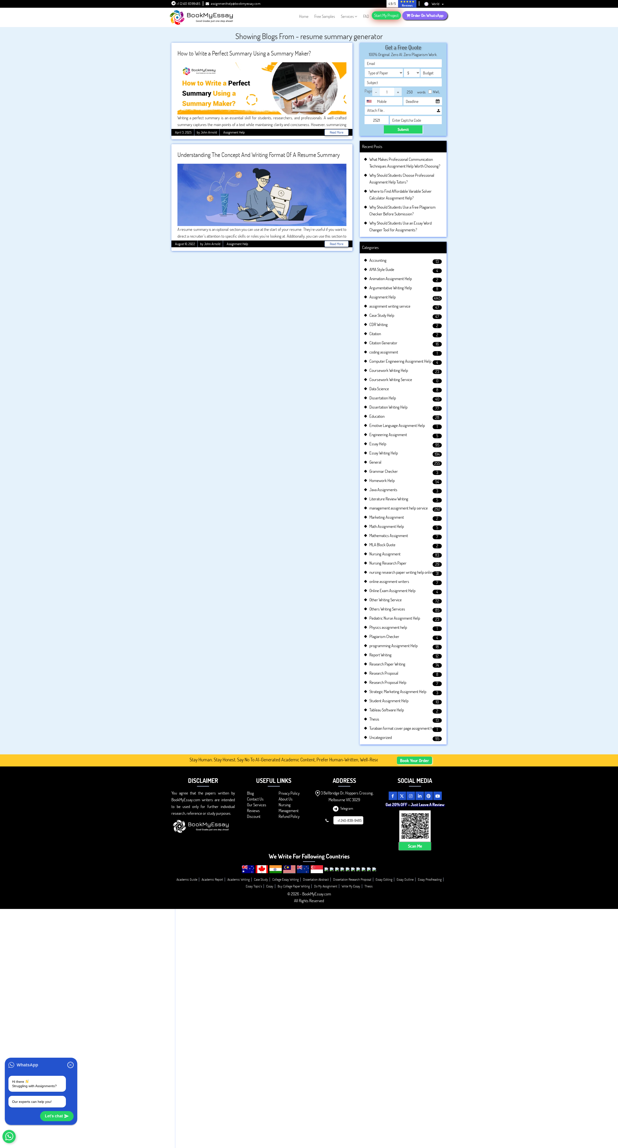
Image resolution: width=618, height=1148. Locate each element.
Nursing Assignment (384, 554)
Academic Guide (186, 879)
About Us (286, 799)
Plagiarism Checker (384, 636)
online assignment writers (389, 581)
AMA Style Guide (381, 269)
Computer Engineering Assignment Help (400, 361)
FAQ (366, 16)
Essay (269, 886)
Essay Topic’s (254, 886)
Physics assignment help (388, 627)
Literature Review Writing (388, 499)
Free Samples (324, 16)
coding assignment (383, 352)
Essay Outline (405, 879)
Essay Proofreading (430, 879)
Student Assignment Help (388, 700)
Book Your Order (414, 760)
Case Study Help (381, 315)
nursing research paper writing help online (401, 572)
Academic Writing (238, 879)
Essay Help (377, 443)
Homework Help (382, 480)
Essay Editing (384, 879)
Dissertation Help (382, 398)
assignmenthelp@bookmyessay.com (235, 3)
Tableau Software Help (386, 710)
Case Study (261, 879)
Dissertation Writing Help (388, 407)
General (375, 462)
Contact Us (255, 799)
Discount (253, 816)
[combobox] (370, 101)
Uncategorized (380, 737)
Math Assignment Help (386, 526)
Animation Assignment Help (390, 278)
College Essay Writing (285, 879)
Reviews (253, 810)
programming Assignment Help (393, 645)
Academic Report (212, 879)
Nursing (285, 805)
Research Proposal (383, 673)
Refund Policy (289, 816)
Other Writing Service (385, 599)
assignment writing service (389, 306)
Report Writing (380, 655)
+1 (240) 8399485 (188, 3)
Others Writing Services (387, 609)
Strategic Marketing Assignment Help (397, 691)
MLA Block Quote (382, 544)
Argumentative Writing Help (390, 288)
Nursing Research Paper (388, 563)
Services (347, 16)
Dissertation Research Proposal (352, 879)
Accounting (377, 260)
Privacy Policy (289, 793)
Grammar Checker (383, 471)
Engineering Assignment (388, 434)
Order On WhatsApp (426, 15)
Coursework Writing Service (390, 379)
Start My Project (386, 15)
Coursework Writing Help (388, 370)
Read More (336, 132)
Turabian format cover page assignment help (403, 728)
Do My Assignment (325, 886)
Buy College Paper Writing (294, 886)
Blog (250, 793)
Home (304, 16)
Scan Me (415, 846)
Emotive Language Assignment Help (397, 425)
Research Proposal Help (387, 682)
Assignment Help (234, 132)
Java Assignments (383, 489)
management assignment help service (398, 508)
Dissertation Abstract (316, 879)
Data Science (379, 388)
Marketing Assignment (386, 517)
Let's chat (54, 1116)
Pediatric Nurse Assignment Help (394, 618)
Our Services (256, 805)
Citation (375, 333)
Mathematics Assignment (388, 535)
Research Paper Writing (387, 664)
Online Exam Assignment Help (392, 590)
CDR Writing (378, 324)
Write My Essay (351, 886)
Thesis (374, 719)
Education (377, 416)
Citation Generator (383, 343)
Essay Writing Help (383, 453)
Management (289, 810)
